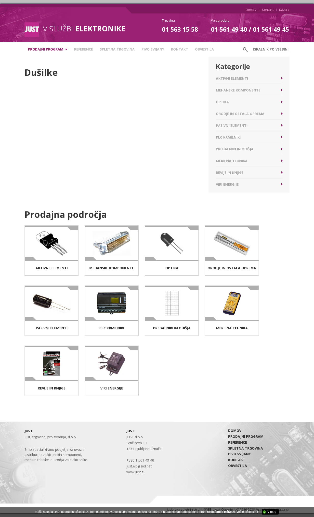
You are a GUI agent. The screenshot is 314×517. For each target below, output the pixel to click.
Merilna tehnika (232, 160)
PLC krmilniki (228, 137)
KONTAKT (179, 49)
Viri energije (227, 184)
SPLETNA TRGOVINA (117, 49)
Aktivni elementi (232, 78)
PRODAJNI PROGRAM (245, 436)
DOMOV (234, 430)
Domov (251, 9)
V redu (271, 512)
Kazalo (284, 9)
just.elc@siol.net (139, 466)
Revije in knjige (230, 172)
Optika (222, 102)
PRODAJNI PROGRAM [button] (45, 49)
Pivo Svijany (153, 49)
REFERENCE (83, 49)
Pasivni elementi (232, 125)
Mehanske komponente (238, 90)
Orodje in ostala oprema (240, 113)
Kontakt (268, 9)
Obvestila (204, 49)
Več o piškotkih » (247, 512)
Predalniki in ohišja (234, 149)
